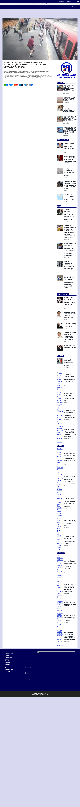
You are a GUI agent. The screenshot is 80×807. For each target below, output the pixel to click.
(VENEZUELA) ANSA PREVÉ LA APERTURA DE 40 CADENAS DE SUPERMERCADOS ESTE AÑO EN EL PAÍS (70, 433)
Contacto (69, 7)
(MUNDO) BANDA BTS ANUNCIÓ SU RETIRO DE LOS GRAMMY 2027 (70, 347)
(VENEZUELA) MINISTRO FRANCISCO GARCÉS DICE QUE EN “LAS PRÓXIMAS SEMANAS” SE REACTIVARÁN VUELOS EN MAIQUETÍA (69, 119)
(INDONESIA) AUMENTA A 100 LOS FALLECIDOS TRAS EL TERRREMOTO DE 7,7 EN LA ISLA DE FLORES (70, 185)
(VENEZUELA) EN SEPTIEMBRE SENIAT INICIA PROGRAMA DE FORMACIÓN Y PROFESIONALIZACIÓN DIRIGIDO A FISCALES (69, 108)
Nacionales (9, 7)
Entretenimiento (51, 7)
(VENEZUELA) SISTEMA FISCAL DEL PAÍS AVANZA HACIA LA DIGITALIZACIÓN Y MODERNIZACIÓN (70, 362)
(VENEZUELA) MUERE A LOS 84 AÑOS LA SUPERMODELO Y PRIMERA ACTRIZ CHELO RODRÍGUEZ (70, 336)
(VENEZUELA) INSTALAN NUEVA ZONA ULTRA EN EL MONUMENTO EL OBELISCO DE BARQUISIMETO (70, 588)
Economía (34, 7)
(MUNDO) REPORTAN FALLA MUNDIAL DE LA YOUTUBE (70, 604)
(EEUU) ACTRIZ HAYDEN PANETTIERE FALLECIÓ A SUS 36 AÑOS (70, 325)
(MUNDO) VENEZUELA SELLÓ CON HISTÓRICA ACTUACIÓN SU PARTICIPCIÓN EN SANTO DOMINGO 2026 (70, 480)
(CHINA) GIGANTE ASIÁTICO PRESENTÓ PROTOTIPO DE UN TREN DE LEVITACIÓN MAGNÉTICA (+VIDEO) (69, 636)
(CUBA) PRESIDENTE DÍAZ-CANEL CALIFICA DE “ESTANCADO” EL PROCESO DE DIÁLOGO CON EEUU (70, 160)
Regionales (15, 7)
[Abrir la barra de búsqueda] (72, 7)
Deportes (44, 7)
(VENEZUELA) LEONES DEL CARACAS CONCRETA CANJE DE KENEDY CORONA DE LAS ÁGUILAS (69, 540)
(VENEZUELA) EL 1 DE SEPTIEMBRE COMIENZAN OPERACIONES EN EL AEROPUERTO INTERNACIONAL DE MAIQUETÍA (68, 89)
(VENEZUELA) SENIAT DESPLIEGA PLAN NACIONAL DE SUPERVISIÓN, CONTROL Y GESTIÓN (69, 414)
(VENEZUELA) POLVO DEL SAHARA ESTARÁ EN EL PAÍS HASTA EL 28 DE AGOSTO (69, 99)
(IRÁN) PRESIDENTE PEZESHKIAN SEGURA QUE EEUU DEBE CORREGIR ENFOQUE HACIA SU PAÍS (69, 147)
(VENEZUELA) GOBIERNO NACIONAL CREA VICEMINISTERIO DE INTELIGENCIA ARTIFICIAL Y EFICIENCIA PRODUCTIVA (70, 565)
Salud (57, 7)
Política (39, 7)
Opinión (29, 7)
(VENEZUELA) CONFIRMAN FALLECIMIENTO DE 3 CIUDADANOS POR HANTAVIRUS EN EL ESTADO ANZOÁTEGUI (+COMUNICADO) (69, 214)
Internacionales (22, 7)
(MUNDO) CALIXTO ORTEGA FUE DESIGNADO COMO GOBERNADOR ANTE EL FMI (70, 397)
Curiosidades (63, 7)
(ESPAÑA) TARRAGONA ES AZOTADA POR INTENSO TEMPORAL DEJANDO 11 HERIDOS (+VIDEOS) (70, 172)
